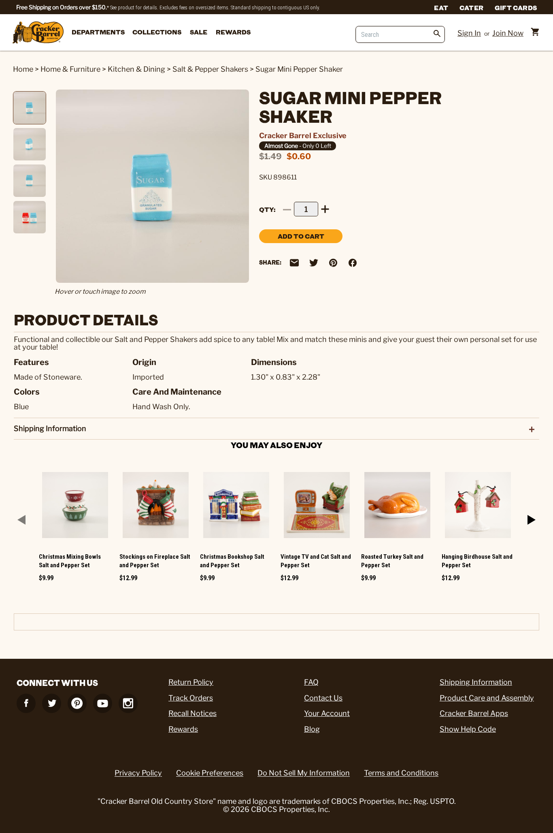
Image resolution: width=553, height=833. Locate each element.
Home (23, 69)
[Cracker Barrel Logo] (38, 33)
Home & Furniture (70, 69)
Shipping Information (476, 682)
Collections (156, 32)
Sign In (469, 33)
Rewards (233, 32)
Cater (471, 7)
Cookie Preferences (209, 773)
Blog (312, 729)
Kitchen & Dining (136, 69)
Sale (198, 32)
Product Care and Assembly (487, 698)
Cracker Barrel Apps (474, 713)
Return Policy (190, 682)
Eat (441, 7)
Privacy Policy (138, 773)
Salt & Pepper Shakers (210, 69)
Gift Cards (516, 7)
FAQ (311, 682)
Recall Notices (192, 713)
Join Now (507, 33)
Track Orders (190, 698)
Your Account (327, 713)
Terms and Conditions (401, 773)
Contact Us (323, 698)
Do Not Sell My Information (303, 773)
